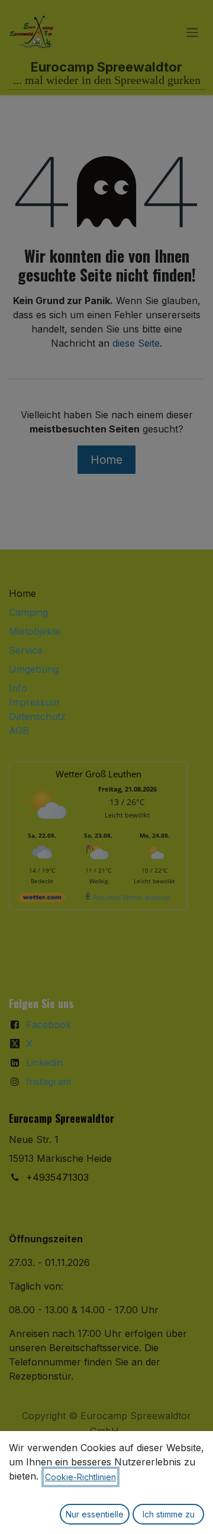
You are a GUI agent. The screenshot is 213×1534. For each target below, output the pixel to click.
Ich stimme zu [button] (169, 1514)
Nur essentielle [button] (95, 1514)
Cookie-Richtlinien (80, 1477)
